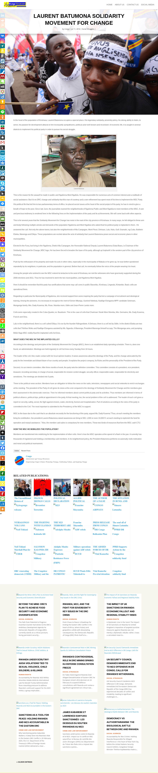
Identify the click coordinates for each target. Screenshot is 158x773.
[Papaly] (2, 158)
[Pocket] (2, 356)
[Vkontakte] (2, 35)
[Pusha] (2, 71)
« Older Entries (24, 762)
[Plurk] (2, 397)
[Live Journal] (2, 351)
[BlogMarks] (2, 229)
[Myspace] (2, 86)
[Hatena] (2, 407)
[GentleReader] (2, 305)
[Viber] (2, 259)
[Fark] (2, 56)
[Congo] (19, 464)
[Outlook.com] (2, 188)
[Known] (2, 483)
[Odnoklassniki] (2, 117)
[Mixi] (2, 402)
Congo (67, 29)
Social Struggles (88, 29)
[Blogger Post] (2, 315)
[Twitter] (2, 443)
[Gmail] (2, 142)
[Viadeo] (2, 270)
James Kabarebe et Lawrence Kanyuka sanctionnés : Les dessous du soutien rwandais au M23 (75, 719)
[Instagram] (2, 40)
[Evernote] (2, 81)
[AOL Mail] (2, 224)
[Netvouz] (2, 290)
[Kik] (2, 193)
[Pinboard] (2, 488)
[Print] (2, 320)
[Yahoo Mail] (2, 376)
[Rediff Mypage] (2, 493)
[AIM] (2, 326)
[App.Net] (2, 214)
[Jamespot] (2, 300)
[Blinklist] (2, 331)
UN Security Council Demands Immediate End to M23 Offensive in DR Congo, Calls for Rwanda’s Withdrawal (121, 666)
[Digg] (2, 122)
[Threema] (2, 178)
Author (17, 451)
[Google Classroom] (2, 198)
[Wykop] (2, 61)
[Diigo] (2, 96)
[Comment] (2, 310)
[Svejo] (2, 366)
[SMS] (2, 499)
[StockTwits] (2, 387)
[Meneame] (2, 107)
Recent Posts (25, 451)
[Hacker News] (2, 478)
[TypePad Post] (2, 371)
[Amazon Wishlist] (2, 51)
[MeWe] (2, 152)
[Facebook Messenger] (2, 203)
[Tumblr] (2, 437)
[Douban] (2, 417)
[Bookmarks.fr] (2, 91)
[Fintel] (2, 473)
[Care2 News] (2, 422)
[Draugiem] (2, 336)
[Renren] (2, 361)
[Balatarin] (2, 127)
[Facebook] (2, 448)
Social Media (147, 5)
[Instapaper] (2, 346)
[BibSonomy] (2, 463)
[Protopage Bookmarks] (2, 244)
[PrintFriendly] (2, 285)
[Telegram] (2, 254)
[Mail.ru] (2, 295)
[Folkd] (2, 341)
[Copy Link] (2, 234)
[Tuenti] (2, 504)
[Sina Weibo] (2, 280)
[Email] (2, 219)
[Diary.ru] (2, 208)
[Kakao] (2, 102)
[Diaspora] (2, 137)
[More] (2, 509)
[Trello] (2, 173)
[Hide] (1, 514)
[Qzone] (2, 163)
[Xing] (2, 46)
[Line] (2, 112)
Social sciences (26, 619)
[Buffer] (2, 432)
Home (109, 5)
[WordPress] (2, 66)
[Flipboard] (2, 412)
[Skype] (2, 183)
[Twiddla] (2, 382)
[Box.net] (2, 132)
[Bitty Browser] (2, 427)
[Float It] (2, 453)
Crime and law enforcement (31, 730)
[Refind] (2, 392)
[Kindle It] (2, 147)
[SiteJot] (2, 249)
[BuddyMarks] (2, 468)
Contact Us (133, 5)
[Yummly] (2, 458)
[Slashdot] (2, 168)
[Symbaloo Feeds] (2, 275)
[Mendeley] (2, 76)
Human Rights (25, 674)
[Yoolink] (2, 264)
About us (119, 5)
